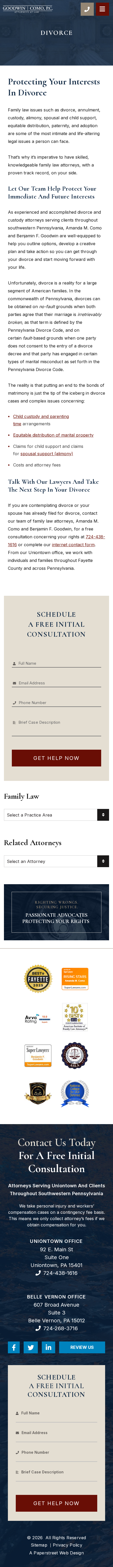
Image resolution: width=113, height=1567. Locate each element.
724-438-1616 (60, 1273)
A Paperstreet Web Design (56, 1552)
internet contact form (73, 544)
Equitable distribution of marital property (53, 435)
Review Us (87, 1349)
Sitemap (39, 1545)
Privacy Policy (67, 1545)
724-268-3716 (60, 1328)
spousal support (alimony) (46, 453)
